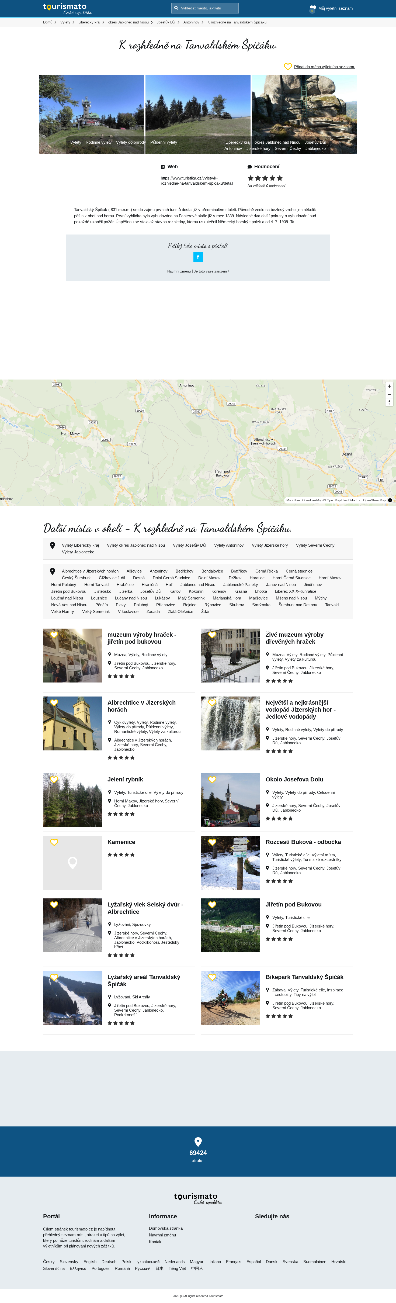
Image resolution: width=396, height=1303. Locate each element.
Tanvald (332, 604)
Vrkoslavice (128, 611)
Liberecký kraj (237, 142)
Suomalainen (314, 1262)
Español (253, 1262)
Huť (169, 584)
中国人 (197, 1268)
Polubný (141, 604)
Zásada (153, 611)
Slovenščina (54, 1268)
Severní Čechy (288, 148)
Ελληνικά (78, 1268)
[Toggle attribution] (390, 500)
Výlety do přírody (131, 142)
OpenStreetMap (374, 500)
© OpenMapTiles (335, 500)
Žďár (205, 611)
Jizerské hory (258, 148)
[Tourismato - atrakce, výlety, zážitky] (67, 9)
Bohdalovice (212, 571)
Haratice (257, 577)
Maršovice (258, 598)
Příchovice (165, 604)
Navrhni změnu (179, 271)
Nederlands (175, 1262)
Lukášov (162, 598)
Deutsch (109, 1262)
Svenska (290, 1262)
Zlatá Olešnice (180, 611)
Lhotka (261, 591)
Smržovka (261, 604)
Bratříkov (239, 571)
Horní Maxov (330, 577)
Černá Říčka (266, 571)
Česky (49, 1262)
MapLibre (293, 500)
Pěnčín (101, 604)
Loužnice (99, 598)
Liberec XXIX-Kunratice (295, 591)
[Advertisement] (198, 325)
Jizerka (125, 591)
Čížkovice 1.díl (112, 577)
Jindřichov (313, 584)
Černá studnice (299, 571)
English (90, 1262)
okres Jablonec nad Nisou (277, 142)
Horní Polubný (63, 584)
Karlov (175, 591)
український (148, 1262)
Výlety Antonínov (229, 545)
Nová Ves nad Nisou (69, 604)
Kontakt (155, 1241)
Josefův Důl (315, 142)
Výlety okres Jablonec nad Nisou (136, 545)
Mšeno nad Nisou (291, 598)
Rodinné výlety (99, 142)
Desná (139, 577)
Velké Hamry (62, 611)
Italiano (215, 1262)
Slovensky (69, 1262)
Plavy (121, 604)
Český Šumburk (76, 577)
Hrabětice (125, 584)
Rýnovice (212, 604)
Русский (142, 1268)
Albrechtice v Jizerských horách (90, 571)
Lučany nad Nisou (131, 598)
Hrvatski (338, 1262)
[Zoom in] (389, 386)
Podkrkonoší (148, 942)
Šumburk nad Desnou (298, 604)
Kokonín (196, 591)
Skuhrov (236, 604)
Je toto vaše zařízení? (211, 271)
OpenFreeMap (312, 500)
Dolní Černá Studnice (171, 577)
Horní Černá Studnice (292, 577)
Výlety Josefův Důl (189, 545)
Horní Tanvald (96, 584)
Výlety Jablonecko (78, 552)
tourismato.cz (81, 1229)
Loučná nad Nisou (67, 598)
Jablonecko (315, 148)
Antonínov (233, 148)
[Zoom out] (389, 394)
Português (101, 1268)
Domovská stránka (166, 1228)
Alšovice (134, 571)
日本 (159, 1268)
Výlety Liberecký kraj (80, 545)
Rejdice (189, 604)
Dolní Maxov (209, 577)
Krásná (240, 591)
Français (233, 1262)
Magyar (196, 1262)
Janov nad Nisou (281, 584)
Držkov (235, 577)
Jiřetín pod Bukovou (68, 591)
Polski (126, 1262)
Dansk (271, 1262)
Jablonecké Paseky (240, 584)
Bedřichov (184, 571)
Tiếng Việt (177, 1268)
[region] (198, 443)
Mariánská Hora (227, 598)
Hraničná (150, 584)
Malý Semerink (191, 598)
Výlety (75, 142)
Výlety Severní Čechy (315, 545)
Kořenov (218, 591)
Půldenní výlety (163, 142)
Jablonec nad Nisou (197, 584)
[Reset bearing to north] (389, 402)
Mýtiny (321, 598)
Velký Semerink (96, 611)
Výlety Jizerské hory (270, 545)
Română (122, 1268)
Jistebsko (102, 591)
